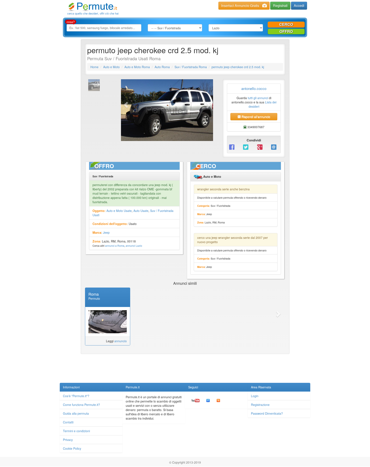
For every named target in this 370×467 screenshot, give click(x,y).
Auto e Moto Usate (119, 211)
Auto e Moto (111, 67)
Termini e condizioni (76, 431)
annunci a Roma (114, 245)
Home (94, 67)
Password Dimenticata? (267, 413)
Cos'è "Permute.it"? (76, 396)
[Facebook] (233, 146)
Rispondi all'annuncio (255, 117)
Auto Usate (140, 211)
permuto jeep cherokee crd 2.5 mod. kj (238, 67)
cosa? (71, 22)
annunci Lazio (134, 245)
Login (254, 396)
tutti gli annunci (258, 98)
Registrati (280, 5)
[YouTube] (195, 400)
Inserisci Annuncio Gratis (240, 5)
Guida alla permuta (76, 413)
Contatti (68, 422)
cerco (286, 24)
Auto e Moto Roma (137, 67)
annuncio (120, 341)
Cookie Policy (72, 448)
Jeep (106, 232)
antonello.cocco (253, 88)
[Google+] (261, 146)
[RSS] (218, 400)
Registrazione (260, 404)
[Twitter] (247, 146)
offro (286, 31)
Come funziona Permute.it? (81, 404)
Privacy (68, 440)
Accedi (299, 5)
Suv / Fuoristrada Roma (191, 67)
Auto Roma (162, 67)
